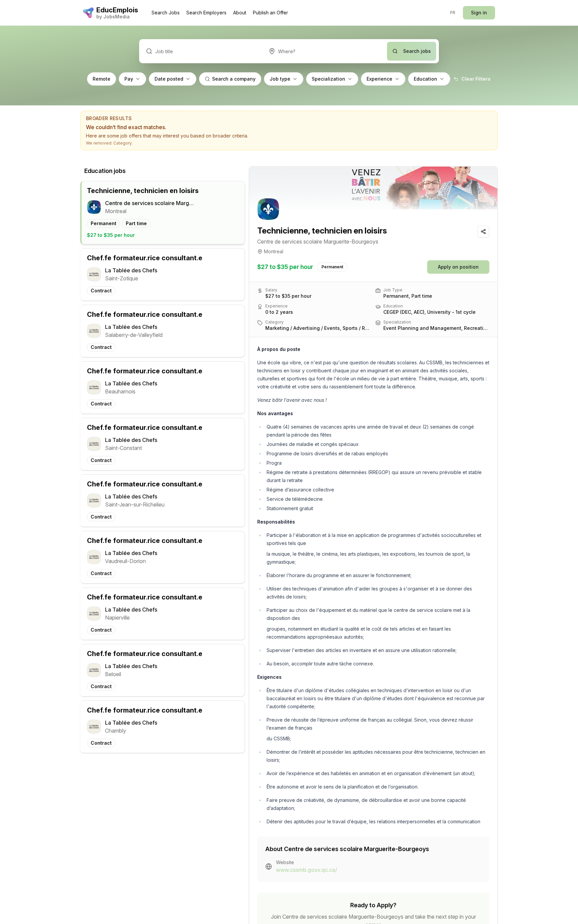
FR (453, 12)
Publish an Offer (270, 12)
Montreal (273, 251)
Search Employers (206, 12)
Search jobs (417, 51)
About (239, 12)
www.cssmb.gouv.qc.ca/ (306, 869)
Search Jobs (166, 12)
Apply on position (458, 267)
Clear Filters (476, 79)
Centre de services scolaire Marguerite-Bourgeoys (317, 241)
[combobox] (325, 51)
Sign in (479, 12)
